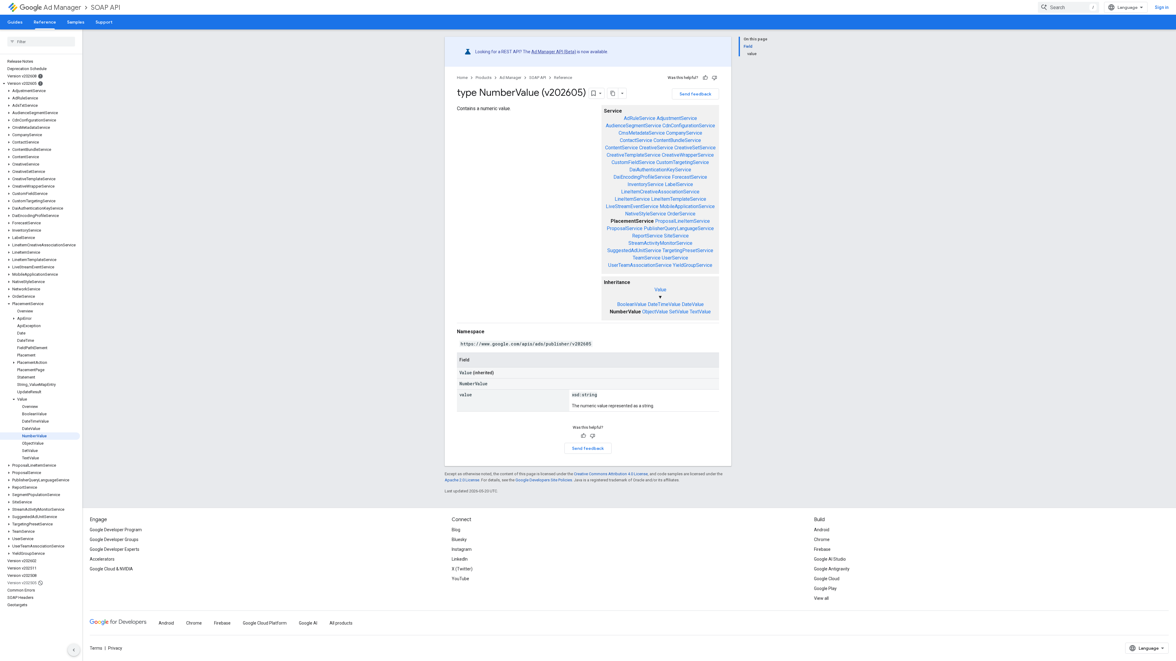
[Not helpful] (714, 77)
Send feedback (695, 94)
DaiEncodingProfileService (642, 177)
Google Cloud (826, 578)
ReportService (647, 236)
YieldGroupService (692, 265)
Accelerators (102, 559)
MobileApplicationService (687, 206)
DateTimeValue (664, 304)
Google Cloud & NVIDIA (111, 568)
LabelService (679, 184)
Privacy (115, 648)
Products (484, 77)
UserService (675, 258)
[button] (40, 83)
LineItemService (632, 199)
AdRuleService (639, 118)
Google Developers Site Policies (543, 480)
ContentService (621, 148)
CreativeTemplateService (634, 155)
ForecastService (689, 177)
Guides (15, 22)
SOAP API (105, 7)
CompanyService (684, 133)
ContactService (636, 140)
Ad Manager (62, 7)
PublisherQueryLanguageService (679, 228)
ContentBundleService (677, 140)
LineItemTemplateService (678, 199)
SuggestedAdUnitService (634, 250)
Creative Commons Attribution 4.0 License (611, 474)
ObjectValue (655, 312)
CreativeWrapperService (688, 155)
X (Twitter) (462, 568)
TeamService (647, 258)
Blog (456, 529)
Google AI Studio (830, 559)
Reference (45, 22)
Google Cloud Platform (265, 623)
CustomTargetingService (682, 162)
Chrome (822, 539)
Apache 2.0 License (462, 480)
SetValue (678, 312)
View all (821, 598)
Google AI (308, 623)
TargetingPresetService (687, 250)
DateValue (693, 304)
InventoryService (646, 184)
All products (341, 623)
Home (462, 77)
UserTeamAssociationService (640, 265)
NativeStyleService (645, 214)
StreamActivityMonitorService (660, 243)
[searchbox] (41, 42)
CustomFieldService (633, 162)
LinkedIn (460, 559)
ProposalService (625, 228)
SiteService (676, 236)
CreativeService (656, 148)
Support (104, 22)
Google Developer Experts (114, 549)
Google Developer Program (116, 529)
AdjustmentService (677, 118)
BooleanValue (631, 304)
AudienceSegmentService (633, 126)
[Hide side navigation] (74, 650)
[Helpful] (705, 77)
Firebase (822, 549)
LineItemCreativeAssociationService (660, 192)
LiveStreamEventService (632, 206)
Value (660, 290)
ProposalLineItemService (682, 221)
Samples (76, 22)
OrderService (681, 214)
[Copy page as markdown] (612, 93)
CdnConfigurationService (688, 126)
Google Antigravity (832, 568)
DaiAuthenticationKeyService (660, 170)
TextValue (700, 312)
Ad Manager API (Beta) (553, 51)
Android (821, 529)
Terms (96, 648)
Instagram (462, 549)
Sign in (1162, 7)
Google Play (825, 588)
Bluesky (459, 539)
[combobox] (1068, 7)
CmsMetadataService (642, 133)
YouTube (460, 578)
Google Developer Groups (114, 539)
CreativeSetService (695, 148)
